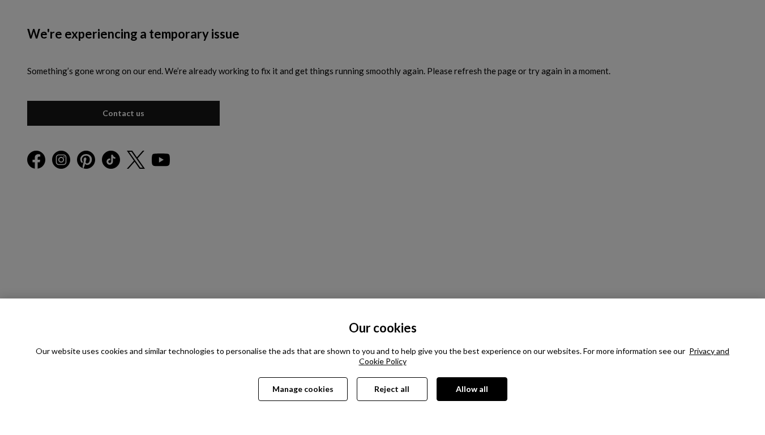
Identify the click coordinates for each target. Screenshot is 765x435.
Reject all (391, 389)
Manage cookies (303, 389)
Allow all (472, 389)
